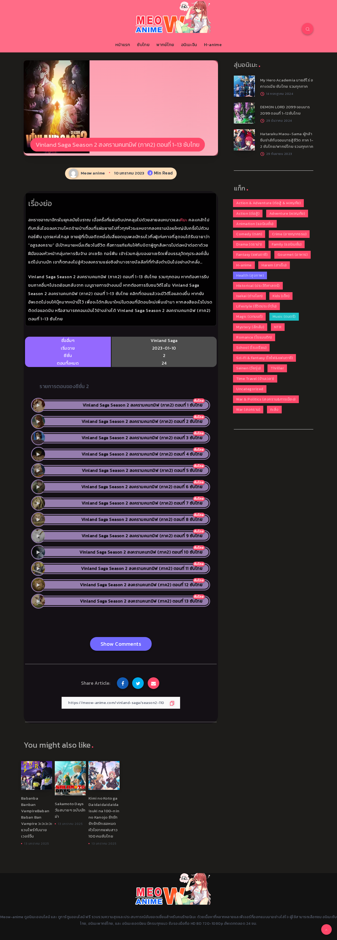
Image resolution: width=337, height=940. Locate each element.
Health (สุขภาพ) (250, 275)
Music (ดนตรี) (284, 316)
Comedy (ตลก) (249, 234)
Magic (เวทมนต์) (249, 316)
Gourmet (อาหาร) (292, 254)
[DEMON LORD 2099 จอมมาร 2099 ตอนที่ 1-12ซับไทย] (244, 113)
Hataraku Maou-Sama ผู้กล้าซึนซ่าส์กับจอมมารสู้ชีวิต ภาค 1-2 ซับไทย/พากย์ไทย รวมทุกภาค (286, 140)
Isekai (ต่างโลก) (249, 296)
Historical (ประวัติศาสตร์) (258, 285)
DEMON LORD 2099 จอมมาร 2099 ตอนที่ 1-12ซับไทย (285, 110)
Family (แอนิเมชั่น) (286, 244)
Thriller (277, 368)
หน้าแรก (122, 44)
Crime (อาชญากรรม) (289, 234)
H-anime (213, 44)
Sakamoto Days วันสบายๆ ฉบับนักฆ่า (70, 810)
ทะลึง (274, 409)
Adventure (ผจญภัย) (287, 213)
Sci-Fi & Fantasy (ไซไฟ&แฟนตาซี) (264, 358)
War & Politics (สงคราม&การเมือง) (266, 399)
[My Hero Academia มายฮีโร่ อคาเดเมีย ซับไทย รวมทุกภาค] (244, 86)
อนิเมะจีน (189, 44)
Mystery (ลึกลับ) (250, 327)
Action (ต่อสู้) (247, 213)
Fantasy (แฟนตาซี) (251, 254)
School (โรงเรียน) (251, 347)
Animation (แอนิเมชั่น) (255, 224)
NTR (278, 327)
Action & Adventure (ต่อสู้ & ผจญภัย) (268, 203)
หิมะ (183, 220)
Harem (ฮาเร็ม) (274, 265)
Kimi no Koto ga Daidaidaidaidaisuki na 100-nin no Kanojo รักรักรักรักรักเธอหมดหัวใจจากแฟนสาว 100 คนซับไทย (103, 817)
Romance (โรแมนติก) (254, 337)
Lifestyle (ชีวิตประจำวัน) (256, 306)
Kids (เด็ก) (280, 296)
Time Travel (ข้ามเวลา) (255, 378)
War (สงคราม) (248, 409)
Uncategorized (249, 389)
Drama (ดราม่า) (249, 244)
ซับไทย (143, 44)
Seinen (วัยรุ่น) (248, 368)
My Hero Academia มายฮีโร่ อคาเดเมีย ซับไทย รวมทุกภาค (286, 83)
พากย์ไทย (165, 44)
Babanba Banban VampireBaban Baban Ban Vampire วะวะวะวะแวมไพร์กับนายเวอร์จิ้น (36, 817)
